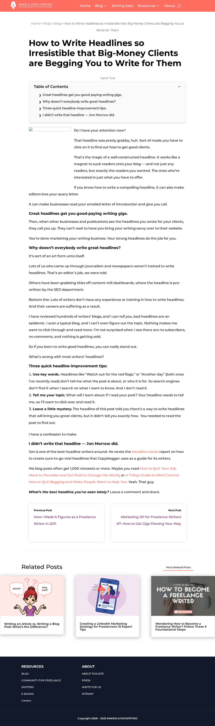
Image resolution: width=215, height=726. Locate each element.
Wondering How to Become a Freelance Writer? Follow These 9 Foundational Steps (181, 626)
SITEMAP (87, 693)
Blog (99, 6)
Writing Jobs (122, 6)
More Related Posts (178, 567)
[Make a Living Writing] (32, 8)
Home (85, 6)
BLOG (25, 673)
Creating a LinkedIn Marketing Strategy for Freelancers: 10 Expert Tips (106, 626)
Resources (147, 6)
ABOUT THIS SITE (93, 673)
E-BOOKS (27, 693)
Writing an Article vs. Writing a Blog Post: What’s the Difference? (31, 625)
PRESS (86, 680)
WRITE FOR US (91, 687)
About (169, 6)
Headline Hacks (145, 452)
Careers (26, 700)
